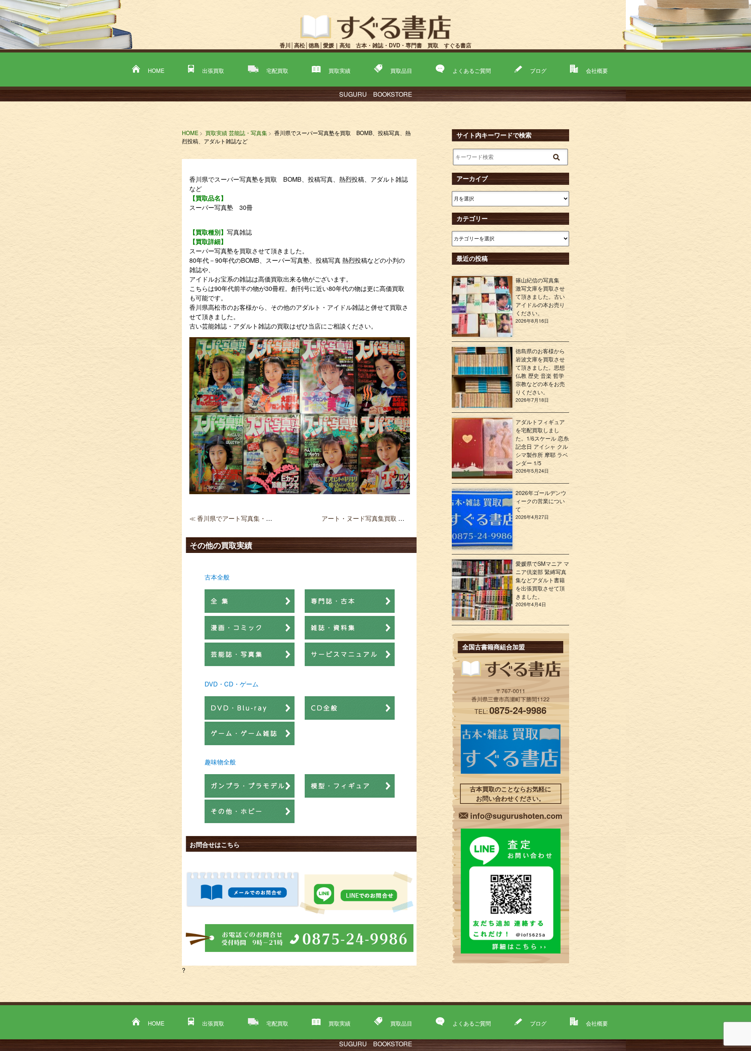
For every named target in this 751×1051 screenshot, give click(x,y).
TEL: (510, 711)
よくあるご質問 (472, 70)
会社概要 (597, 70)
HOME (156, 70)
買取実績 (339, 70)
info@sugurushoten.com (516, 815)
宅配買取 (277, 70)
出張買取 (213, 70)
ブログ (538, 70)
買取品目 (401, 70)
